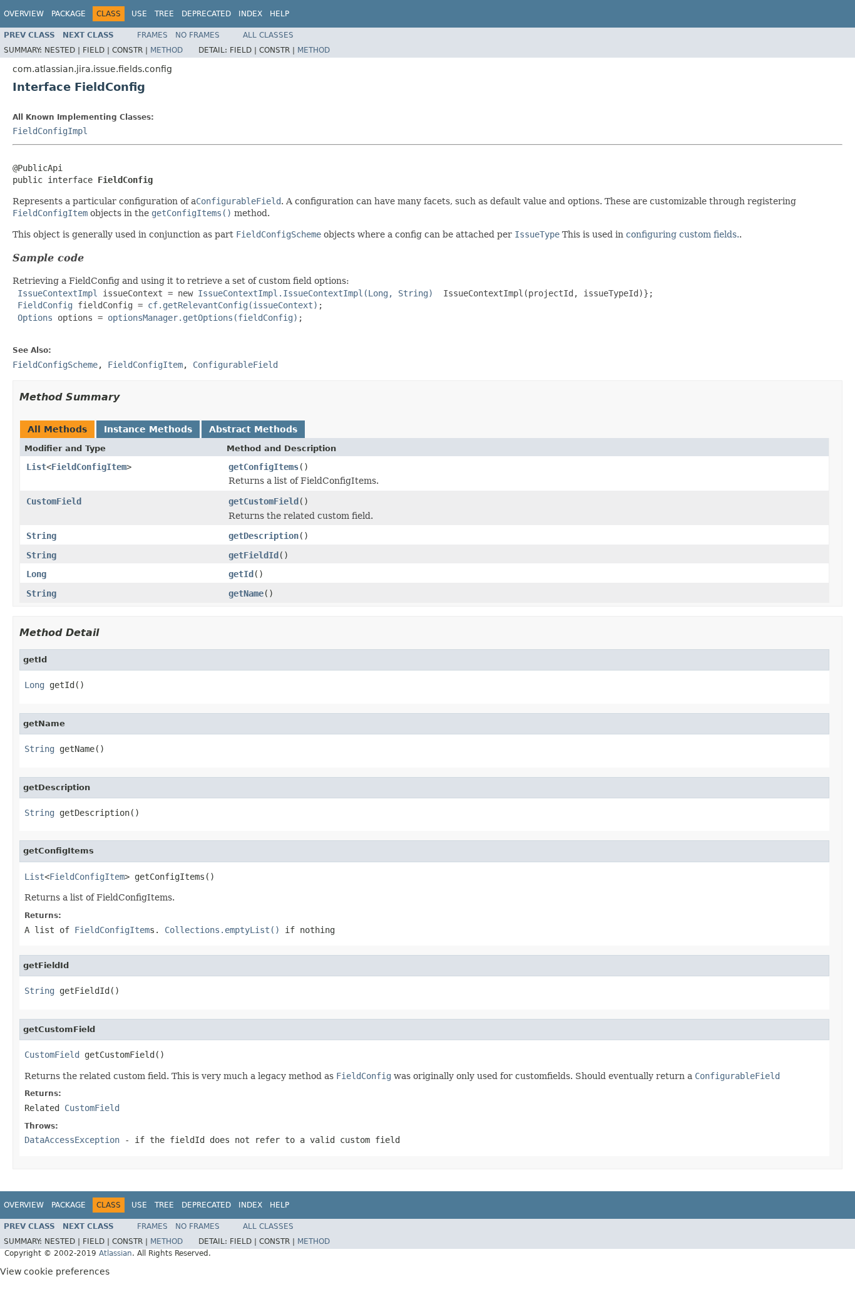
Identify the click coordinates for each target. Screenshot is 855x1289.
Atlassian (115, 1253)
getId (240, 574)
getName (246, 593)
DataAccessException (72, 1140)
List (36, 467)
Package (68, 13)
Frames (152, 35)
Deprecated (206, 13)
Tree (164, 13)
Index (250, 13)
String (41, 536)
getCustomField (263, 501)
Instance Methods (148, 429)
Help (279, 13)
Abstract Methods (253, 429)
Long (36, 574)
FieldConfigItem (88, 467)
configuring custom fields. (682, 234)
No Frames (197, 35)
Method (166, 50)
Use (139, 13)
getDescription (263, 536)
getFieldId (253, 555)
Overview (24, 13)
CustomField (53, 501)
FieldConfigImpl (50, 131)
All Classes (268, 35)
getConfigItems (263, 467)
